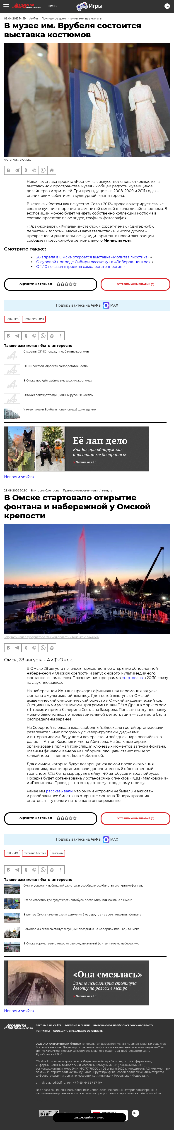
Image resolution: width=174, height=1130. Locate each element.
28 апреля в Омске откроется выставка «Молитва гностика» (92, 257)
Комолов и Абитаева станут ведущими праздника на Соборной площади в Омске (81, 929)
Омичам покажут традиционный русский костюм (58, 395)
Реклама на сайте (48, 1025)
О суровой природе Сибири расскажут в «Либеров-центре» (93, 262)
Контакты (43, 1031)
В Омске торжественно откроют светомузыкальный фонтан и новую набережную (81, 943)
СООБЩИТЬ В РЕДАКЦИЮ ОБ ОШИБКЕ (78, 1031)
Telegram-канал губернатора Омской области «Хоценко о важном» (51, 637)
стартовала (132, 678)
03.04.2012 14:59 (15, 18)
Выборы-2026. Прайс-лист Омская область (123, 1025)
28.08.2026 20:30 (15, 490)
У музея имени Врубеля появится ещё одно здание (60, 409)
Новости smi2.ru (19, 477)
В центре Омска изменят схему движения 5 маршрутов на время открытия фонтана (82, 914)
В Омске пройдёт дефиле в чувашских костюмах (58, 380)
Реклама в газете (77, 1025)
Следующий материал (89, 1117)
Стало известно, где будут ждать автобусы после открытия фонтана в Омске (78, 900)
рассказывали (59, 791)
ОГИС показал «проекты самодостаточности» (79, 267)
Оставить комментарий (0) (135, 284)
